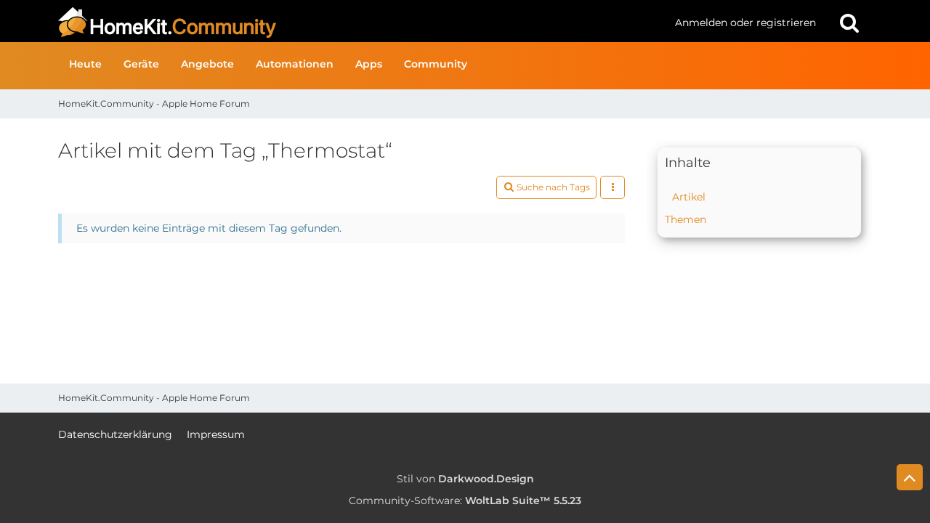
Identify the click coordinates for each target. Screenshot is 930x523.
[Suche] (849, 22)
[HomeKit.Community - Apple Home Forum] (361, 22)
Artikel (688, 196)
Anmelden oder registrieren (745, 22)
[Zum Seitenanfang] (910, 477)
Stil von (465, 478)
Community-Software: (465, 500)
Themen (685, 219)
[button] (612, 187)
